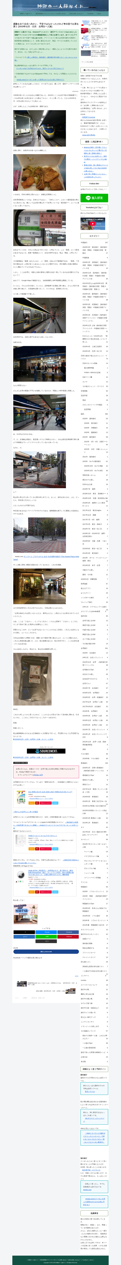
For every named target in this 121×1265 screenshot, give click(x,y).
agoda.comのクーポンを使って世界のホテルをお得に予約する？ (40, 80)
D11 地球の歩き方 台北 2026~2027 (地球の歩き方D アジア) (50, 792)
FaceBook (85, 1260)
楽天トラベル (90, 1091)
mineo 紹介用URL (88, 135)
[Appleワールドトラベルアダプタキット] (21, 839)
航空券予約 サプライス (91, 1170)
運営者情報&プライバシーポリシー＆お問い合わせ (53, 1260)
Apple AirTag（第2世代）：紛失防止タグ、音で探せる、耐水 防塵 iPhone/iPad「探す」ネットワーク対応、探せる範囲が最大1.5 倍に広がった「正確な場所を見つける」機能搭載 (51, 872)
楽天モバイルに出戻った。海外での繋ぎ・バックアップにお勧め (95, 159)
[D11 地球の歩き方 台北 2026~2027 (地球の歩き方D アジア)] (21, 797)
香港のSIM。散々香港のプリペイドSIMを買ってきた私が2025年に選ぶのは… (96, 168)
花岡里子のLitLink (88, 117)
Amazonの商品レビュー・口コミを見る (41, 798)
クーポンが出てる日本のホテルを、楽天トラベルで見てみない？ (40, 68)
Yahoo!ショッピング (46, 803)
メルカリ (55, 803)
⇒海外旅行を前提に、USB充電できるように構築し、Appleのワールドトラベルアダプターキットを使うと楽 (45, 825)
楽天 (37, 803)
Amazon (32, 803)
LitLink (91, 1260)
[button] (46, 941)
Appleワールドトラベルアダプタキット (42, 836)
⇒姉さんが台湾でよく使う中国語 (25, 812)
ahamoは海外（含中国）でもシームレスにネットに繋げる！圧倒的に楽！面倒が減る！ (95, 150)
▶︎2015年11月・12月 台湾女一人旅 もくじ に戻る (33, 739)
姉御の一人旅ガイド (33, 1260)
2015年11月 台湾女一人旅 (21, 762)
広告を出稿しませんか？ (74, 1260)
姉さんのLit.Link (46, 951)
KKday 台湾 (38, 775)
